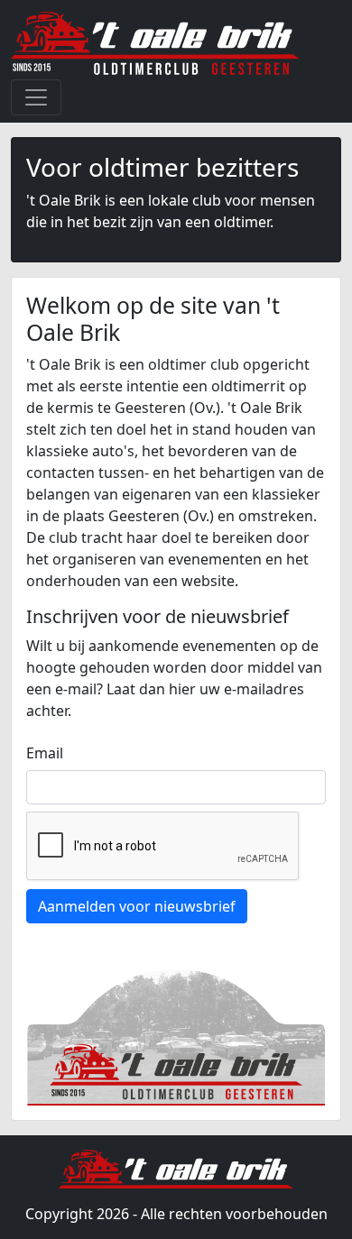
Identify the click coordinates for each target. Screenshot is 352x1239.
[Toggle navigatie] (36, 97)
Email (44, 753)
